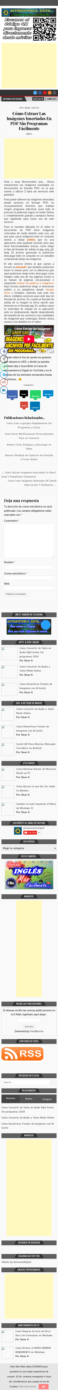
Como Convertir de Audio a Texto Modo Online (27, 1117)
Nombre (9, 562)
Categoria (47, 1099)
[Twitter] (35, 93)
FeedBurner (37, 1031)
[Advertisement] (29, 65)
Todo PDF (35, 107)
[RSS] (50, 93)
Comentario (11, 520)
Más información (27, 1386)
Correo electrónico (15, 573)
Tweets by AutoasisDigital (16, 1262)
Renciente (10, 1098)
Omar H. (29, 133)
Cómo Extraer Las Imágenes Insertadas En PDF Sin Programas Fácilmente (29, 121)
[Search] (54, 93)
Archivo (28, 1098)
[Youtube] (45, 93)
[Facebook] (40, 93)
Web (6, 583)
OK (43, 1386)
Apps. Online (24, 107)
